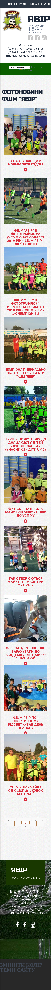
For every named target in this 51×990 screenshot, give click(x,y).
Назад (10, 820)
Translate (28, 70)
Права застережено (29, 878)
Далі (25, 826)
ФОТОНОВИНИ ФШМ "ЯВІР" (22, 95)
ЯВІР (39, 19)
